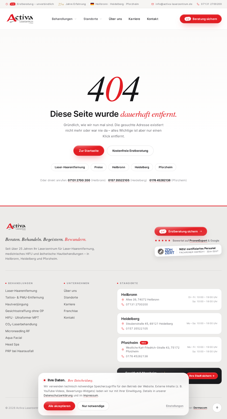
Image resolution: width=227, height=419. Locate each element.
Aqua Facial (13, 337)
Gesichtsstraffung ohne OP (24, 311)
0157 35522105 (118, 180)
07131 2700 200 (79, 180)
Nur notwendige (93, 406)
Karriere (134, 19)
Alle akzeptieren (59, 406)
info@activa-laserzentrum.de (174, 4)
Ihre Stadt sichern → (202, 375)
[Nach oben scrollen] (217, 407)
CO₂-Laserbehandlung (21, 324)
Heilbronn (118, 167)
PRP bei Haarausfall (19, 351)
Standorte (91, 19)
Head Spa (12, 344)
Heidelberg (142, 167)
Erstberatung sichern (179, 231)
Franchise (71, 311)
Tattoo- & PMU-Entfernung (24, 297)
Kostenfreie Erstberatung (130, 150)
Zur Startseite (89, 150)
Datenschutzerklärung (58, 395)
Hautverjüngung (16, 304)
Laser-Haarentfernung (70, 167)
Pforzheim (165, 167)
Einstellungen (174, 405)
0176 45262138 (159, 180)
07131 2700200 (211, 4)
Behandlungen (62, 19)
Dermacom (200, 407)
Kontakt (152, 19)
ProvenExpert (198, 240)
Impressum (90, 395)
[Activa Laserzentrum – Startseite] (20, 19)
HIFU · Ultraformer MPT (22, 317)
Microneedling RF (17, 331)
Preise (98, 167)
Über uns (115, 19)
